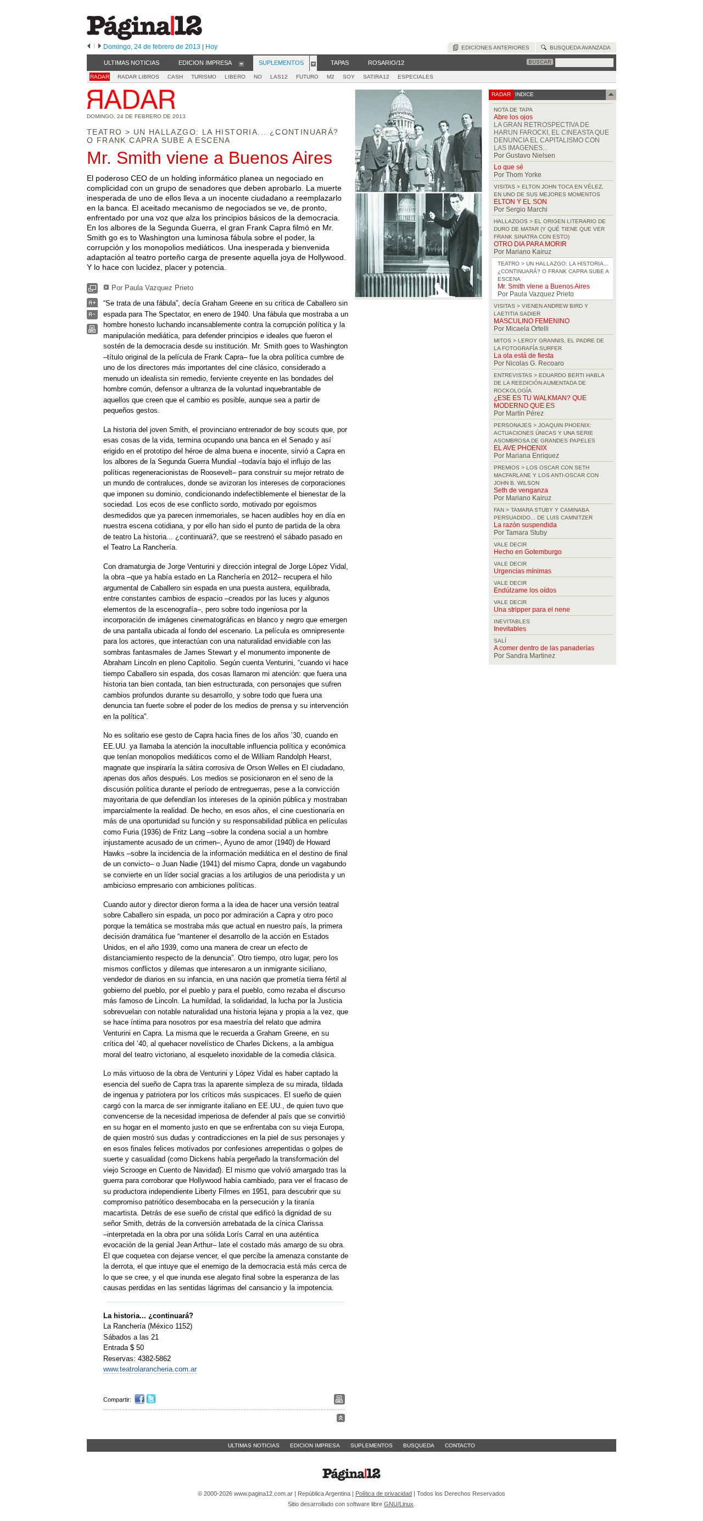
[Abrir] (241, 63)
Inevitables (510, 629)
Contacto (460, 1445)
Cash (175, 77)
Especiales (415, 77)
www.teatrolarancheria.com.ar (150, 1369)
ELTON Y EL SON (520, 202)
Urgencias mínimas (522, 571)
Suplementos (371, 1445)
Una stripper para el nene (532, 609)
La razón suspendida (525, 525)
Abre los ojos (513, 117)
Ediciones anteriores (493, 48)
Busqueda (418, 1445)
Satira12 (376, 77)
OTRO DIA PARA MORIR (530, 244)
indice (524, 94)
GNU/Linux (399, 1504)
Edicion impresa (315, 1445)
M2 (330, 77)
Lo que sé (508, 167)
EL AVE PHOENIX (520, 448)
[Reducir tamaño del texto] (92, 317)
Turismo (203, 77)
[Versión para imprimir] (92, 332)
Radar (99, 77)
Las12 (279, 77)
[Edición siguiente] (100, 47)
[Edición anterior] (89, 47)
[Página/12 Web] (144, 38)
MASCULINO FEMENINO (532, 321)
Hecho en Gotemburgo (528, 552)
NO (258, 77)
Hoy (211, 47)
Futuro (307, 77)
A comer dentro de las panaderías (544, 648)
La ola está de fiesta (524, 355)
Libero (235, 77)
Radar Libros (138, 77)
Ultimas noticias (254, 1445)
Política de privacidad (383, 1493)
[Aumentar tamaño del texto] (92, 305)
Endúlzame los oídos (525, 590)
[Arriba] (341, 1419)
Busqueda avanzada (578, 48)
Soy (349, 77)
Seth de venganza (521, 490)
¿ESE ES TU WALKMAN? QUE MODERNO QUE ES (540, 402)
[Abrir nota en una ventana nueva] (92, 291)
